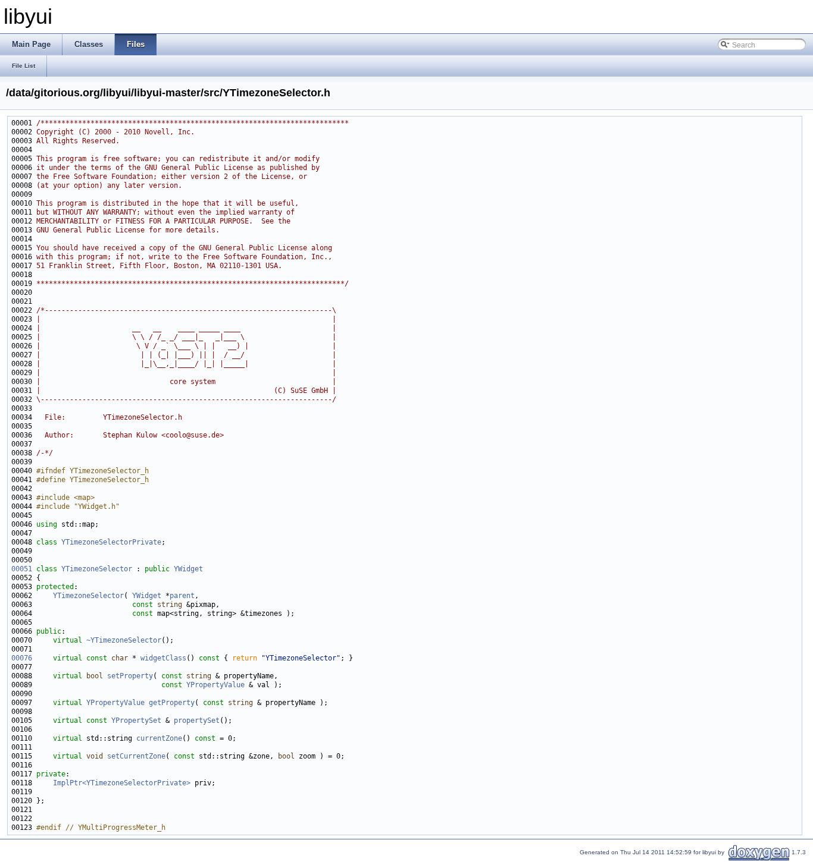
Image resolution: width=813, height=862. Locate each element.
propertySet (197, 720)
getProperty (172, 703)
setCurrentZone (136, 756)
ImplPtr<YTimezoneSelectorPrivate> (121, 783)
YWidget (188, 569)
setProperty (130, 676)
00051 (21, 569)
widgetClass (163, 658)
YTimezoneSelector (96, 569)
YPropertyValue (215, 685)
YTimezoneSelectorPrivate (111, 542)
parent (182, 596)
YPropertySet (136, 720)
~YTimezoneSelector (123, 640)
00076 (21, 658)
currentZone (159, 738)
